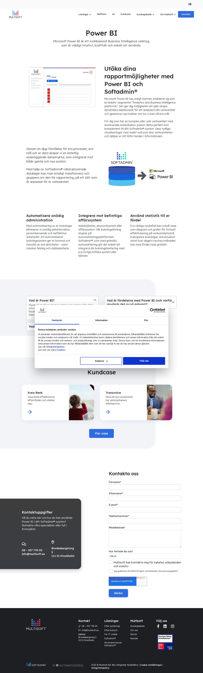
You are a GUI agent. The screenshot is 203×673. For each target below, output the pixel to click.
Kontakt (186, 14)
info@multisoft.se (33, 554)
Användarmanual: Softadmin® (113, 644)
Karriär (133, 634)
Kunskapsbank (144, 14)
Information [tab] (101, 320)
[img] (158, 626)
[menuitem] (190, 4)
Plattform (101, 14)
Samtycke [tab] (57, 320)
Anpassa (99, 361)
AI (113, 14)
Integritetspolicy (100, 668)
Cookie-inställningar (151, 665)
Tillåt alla (144, 361)
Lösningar (83, 14)
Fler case (101, 433)
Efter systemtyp (112, 626)
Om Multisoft (166, 14)
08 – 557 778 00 (32, 550)
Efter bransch (111, 630)
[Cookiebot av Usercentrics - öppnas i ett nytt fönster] (152, 310)
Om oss (134, 630)
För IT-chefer (110, 634)
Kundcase (126, 14)
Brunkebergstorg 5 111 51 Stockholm (87, 639)
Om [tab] (146, 320)
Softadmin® (110, 638)
